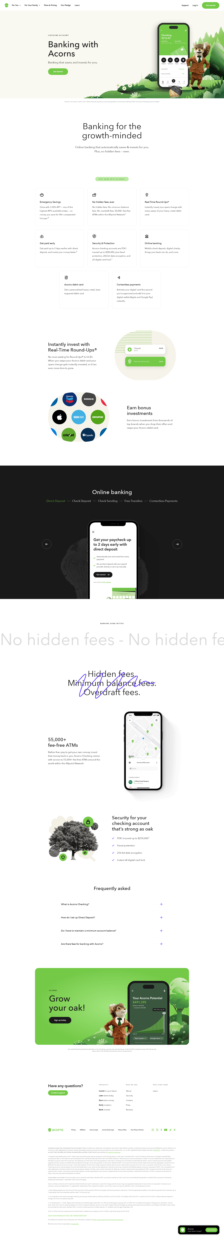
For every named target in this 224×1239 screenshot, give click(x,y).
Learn (77, 5)
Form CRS (69, 1215)
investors (105, 1105)
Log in (195, 5)
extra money (106, 1100)
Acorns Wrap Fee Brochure (56, 1215)
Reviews (129, 1110)
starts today (106, 1095)
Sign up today (60, 1020)
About (128, 1091)
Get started (210, 5)
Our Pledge (66, 5)
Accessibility (75, 1224)
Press (128, 1105)
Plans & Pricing (50, 5)
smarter (104, 1110)
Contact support (58, 1093)
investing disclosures (113, 1152)
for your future (108, 1091)
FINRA (155, 1150)
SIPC (158, 1150)
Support (185, 5)
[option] (58, 501)
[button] (174, 1130)
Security (129, 1095)
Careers (129, 1100)
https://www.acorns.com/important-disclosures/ (108, 1220)
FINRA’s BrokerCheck (80, 1215)
